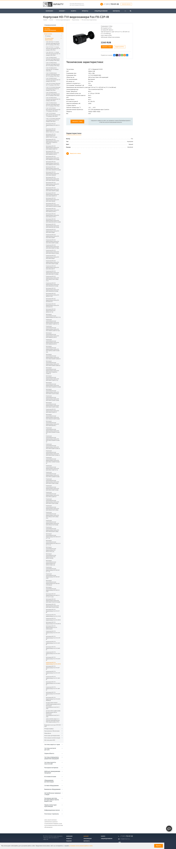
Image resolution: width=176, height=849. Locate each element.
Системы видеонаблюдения (50, 29)
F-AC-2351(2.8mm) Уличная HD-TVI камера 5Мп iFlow (53, 84)
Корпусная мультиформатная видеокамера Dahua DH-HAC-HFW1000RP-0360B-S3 (53, 446)
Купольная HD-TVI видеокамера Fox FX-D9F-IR (53, 623)
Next (95, 37)
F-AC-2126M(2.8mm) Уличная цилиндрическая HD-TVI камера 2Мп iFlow (53, 75)
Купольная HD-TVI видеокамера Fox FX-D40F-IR (53, 648)
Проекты (85, 11)
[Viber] (119, 55)
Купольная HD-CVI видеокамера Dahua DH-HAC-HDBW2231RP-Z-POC (52, 163)
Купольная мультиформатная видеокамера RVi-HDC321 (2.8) (53, 589)
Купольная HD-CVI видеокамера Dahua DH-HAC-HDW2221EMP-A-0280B (53, 205)
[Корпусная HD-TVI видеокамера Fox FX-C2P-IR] (83, 38)
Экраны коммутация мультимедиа (50, 805)
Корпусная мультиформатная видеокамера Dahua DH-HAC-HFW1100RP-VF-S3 (52, 468)
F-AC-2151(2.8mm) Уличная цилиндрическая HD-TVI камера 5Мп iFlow (53, 89)
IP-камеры (48, 36)
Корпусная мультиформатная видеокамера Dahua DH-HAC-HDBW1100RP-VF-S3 (52, 322)
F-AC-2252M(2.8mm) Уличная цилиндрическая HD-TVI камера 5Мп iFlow (53, 59)
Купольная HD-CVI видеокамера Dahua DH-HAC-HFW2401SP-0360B (52, 290)
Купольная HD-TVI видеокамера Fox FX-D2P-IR (53, 668)
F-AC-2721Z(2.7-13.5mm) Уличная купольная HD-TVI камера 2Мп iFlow (53, 48)
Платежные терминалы (51, 814)
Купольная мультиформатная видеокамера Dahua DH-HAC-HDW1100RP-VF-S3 (52, 378)
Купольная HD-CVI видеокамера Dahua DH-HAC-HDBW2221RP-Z (52, 153)
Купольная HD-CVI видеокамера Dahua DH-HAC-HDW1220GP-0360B (52, 606)
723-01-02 (111, 4)
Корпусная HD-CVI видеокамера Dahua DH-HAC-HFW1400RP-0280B (52, 241)
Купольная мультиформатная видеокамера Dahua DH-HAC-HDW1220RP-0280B (52, 405)
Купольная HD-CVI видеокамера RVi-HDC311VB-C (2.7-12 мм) (52, 130)
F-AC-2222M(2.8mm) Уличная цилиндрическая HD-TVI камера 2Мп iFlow (53, 94)
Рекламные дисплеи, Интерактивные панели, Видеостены (51, 800)
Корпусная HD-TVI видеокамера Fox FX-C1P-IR (53, 615)
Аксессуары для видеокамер (52, 735)
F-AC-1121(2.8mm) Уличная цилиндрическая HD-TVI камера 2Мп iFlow (53, 120)
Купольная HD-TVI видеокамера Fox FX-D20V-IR (53, 659)
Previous (71, 37)
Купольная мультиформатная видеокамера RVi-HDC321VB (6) (51, 556)
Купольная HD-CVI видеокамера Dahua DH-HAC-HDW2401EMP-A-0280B (53, 220)
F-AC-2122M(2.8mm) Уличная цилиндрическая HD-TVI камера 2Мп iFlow (53, 104)
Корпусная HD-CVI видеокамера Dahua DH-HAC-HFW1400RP (52, 236)
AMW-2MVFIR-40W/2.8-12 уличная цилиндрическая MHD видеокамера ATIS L (53, 720)
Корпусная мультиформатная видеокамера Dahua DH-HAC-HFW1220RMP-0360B (52, 474)
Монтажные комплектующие (52, 737)
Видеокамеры (48, 33)
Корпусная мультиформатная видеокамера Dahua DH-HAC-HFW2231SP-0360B (52, 522)
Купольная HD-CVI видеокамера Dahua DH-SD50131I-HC (52, 295)
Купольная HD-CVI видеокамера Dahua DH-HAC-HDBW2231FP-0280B (52, 158)
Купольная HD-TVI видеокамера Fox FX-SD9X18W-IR (51, 627)
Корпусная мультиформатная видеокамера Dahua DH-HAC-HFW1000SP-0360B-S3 (53, 453)
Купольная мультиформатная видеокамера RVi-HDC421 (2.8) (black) (53, 583)
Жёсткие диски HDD (49, 740)
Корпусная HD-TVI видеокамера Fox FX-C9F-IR (53, 619)
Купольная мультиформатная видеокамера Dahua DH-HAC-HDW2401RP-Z (52, 423)
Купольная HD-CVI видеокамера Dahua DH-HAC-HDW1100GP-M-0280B (53, 601)
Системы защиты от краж (52, 744)
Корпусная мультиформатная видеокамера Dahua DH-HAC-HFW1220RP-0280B (52, 481)
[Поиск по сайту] (130, 11)
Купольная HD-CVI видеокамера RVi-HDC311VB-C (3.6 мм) (51, 136)
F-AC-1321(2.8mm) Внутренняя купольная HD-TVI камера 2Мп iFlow (53, 115)
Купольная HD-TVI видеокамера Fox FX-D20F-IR (53, 694)
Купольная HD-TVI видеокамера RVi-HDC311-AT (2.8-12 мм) (53, 595)
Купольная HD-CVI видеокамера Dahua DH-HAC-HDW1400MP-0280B (52, 179)
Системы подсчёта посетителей (50, 763)
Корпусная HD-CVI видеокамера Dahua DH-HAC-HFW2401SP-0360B (52, 284)
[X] (117, 55)
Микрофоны (47, 733)
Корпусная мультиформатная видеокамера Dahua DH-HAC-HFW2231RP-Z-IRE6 (52, 508)
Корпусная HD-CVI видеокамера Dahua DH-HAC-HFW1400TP (52, 267)
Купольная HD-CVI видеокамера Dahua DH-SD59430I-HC (52, 300)
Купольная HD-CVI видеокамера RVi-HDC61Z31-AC (51, 311)
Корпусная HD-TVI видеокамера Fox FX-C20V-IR (53, 653)
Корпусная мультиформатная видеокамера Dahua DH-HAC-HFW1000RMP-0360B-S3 (53, 430)
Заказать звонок (126, 4)
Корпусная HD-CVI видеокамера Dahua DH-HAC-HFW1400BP (52, 231)
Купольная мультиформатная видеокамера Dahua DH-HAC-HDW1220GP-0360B (52, 391)
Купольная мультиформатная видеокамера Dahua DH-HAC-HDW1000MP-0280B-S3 (53, 356)
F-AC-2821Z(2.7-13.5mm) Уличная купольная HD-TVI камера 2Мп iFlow (53, 54)
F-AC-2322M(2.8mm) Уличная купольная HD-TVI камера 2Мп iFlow (53, 99)
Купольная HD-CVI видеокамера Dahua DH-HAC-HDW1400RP (52, 184)
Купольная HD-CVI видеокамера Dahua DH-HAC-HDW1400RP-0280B (52, 189)
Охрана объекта (49, 753)
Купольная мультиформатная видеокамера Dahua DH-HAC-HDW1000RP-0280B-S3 (53, 363)
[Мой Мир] (127, 55)
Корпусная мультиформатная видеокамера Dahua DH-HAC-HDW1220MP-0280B (52, 398)
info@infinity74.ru (125, 838)
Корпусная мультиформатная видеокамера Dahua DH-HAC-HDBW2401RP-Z (52, 342)
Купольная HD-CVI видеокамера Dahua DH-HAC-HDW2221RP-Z (52, 210)
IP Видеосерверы (49, 728)
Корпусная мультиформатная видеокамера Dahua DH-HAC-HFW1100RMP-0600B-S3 (53, 460)
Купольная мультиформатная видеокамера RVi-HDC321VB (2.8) (51, 549)
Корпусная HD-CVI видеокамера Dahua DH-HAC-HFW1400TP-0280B (52, 273)
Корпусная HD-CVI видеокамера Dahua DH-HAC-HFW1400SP (52, 257)
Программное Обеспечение (51, 731)
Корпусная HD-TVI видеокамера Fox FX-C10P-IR (53, 673)
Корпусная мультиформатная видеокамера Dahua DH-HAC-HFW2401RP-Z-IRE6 (52, 529)
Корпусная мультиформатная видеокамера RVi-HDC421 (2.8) (53, 576)
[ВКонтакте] (114, 55)
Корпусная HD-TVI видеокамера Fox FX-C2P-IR (53, 663)
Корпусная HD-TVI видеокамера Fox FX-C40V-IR (53, 678)
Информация (88, 838)
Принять (158, 845)
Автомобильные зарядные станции (52, 793)
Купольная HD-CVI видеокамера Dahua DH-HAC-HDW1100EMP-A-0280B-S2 (52, 141)
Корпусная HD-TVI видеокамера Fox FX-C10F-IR (53, 633)
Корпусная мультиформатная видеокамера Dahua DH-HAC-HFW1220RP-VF (52, 494)
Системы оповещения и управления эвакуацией (51, 757)
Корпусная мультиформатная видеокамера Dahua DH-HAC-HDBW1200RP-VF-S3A (53, 328)
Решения (69, 841)
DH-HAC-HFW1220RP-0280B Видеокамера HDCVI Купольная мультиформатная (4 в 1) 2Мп (53, 713)
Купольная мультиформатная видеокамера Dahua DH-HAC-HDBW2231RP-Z (52, 335)
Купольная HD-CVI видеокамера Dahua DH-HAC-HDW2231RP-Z (52, 215)
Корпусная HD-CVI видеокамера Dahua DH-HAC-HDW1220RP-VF (52, 411)
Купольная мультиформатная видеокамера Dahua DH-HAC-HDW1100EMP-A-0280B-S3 (52, 370)
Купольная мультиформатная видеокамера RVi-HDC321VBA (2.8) (51, 563)
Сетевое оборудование (51, 785)
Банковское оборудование (52, 789)
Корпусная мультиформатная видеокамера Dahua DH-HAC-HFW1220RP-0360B (52, 488)
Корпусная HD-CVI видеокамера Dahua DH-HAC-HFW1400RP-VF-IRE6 (52, 247)
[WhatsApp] (122, 55)
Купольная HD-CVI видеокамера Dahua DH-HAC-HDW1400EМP (52, 174)
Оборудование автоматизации (49, 781)
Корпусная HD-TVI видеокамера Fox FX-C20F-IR (53, 643)
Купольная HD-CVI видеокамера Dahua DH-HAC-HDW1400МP (52, 200)
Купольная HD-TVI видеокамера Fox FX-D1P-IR (53, 611)
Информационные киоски (52, 810)
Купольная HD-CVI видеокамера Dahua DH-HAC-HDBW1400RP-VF (52, 147)
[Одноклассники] (124, 55)
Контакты (116, 11)
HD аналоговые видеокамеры (49, 39)
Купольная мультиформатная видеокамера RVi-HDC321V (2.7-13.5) (53, 542)
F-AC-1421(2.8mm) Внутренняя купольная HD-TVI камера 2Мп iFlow (53, 110)
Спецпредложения (100, 11)
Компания (49, 11)
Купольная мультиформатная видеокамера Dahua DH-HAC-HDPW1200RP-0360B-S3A (53, 349)
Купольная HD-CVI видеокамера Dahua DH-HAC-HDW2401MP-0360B (52, 226)
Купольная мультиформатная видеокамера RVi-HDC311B (53, 316)
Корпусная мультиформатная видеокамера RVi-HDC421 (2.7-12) (53, 569)
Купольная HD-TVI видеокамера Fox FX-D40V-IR (53, 683)
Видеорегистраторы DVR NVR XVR (52, 725)
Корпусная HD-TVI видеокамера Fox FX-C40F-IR (53, 688)
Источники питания (50, 776)
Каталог (62, 11)
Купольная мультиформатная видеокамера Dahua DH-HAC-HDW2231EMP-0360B (53, 416)
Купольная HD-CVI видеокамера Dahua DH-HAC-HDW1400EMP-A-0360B (53, 168)
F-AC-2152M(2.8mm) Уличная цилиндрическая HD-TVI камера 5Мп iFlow (53, 64)
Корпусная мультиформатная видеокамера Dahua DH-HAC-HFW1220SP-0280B (52, 501)
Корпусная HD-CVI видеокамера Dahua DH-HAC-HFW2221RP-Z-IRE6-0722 (52, 278)
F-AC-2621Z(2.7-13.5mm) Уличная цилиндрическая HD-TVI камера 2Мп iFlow (53, 43)
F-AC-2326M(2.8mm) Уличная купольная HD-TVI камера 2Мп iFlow (53, 80)
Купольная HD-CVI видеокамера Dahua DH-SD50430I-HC (52, 305)
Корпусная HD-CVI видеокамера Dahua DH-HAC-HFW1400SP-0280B (52, 262)
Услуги (73, 11)
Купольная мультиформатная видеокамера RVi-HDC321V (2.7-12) (53, 536)
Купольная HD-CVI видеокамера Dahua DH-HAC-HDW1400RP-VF (52, 194)
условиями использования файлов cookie (80, 845)
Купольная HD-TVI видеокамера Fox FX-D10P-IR (53, 638)
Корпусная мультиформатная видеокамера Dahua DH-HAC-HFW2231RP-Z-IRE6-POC (52, 515)
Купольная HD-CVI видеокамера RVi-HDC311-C (53, 125)
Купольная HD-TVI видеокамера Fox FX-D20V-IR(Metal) (53, 699)
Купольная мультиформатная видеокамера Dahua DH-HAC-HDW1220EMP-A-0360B (53, 385)
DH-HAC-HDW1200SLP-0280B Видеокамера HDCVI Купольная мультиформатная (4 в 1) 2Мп (53, 705)
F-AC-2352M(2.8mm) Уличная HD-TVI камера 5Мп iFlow (52, 69)
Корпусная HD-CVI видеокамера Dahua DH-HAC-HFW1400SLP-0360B (52, 252)
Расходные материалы (51, 767)
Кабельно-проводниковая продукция (52, 772)
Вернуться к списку (75, 153)
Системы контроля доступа (50, 748)
